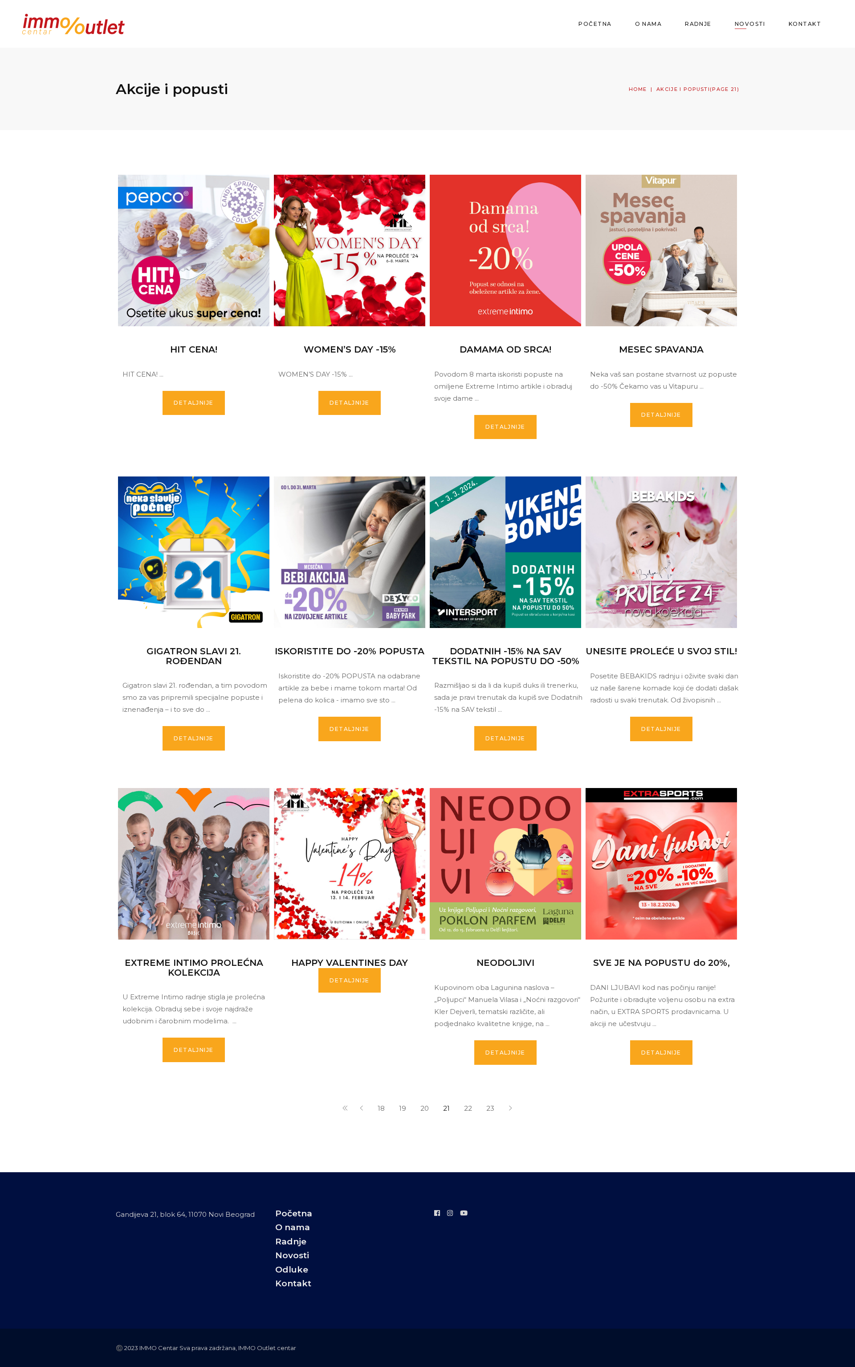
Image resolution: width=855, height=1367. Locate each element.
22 (468, 1108)
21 (446, 1108)
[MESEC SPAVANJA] (661, 250)
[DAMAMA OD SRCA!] (505, 250)
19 (402, 1108)
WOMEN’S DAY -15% (350, 349)
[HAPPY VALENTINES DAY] (349, 864)
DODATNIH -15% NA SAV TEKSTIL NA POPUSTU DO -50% (505, 656)
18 (381, 1108)
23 (490, 1108)
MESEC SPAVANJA (661, 349)
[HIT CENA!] (193, 250)
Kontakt (293, 1283)
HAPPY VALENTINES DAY (349, 962)
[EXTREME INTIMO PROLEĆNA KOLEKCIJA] (193, 864)
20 (424, 1108)
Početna (293, 1213)
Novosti (292, 1255)
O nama (292, 1227)
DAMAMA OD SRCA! (505, 349)
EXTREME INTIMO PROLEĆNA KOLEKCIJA (194, 967)
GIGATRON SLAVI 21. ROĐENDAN (194, 656)
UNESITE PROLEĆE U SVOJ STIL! (661, 651)
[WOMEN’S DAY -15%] (349, 250)
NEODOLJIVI (505, 962)
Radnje (290, 1241)
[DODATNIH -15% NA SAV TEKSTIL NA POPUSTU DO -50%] (505, 552)
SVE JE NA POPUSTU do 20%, (661, 962)
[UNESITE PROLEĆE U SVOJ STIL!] (661, 552)
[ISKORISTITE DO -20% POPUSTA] (349, 552)
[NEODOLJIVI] (505, 864)
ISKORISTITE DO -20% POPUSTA (349, 651)
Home (638, 89)
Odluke (291, 1269)
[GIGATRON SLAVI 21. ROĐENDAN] (193, 552)
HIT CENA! (193, 349)
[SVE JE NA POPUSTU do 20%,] (661, 864)
